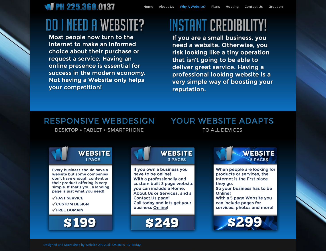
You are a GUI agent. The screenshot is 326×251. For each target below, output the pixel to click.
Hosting (232, 7)
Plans (215, 7)
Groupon (276, 7)
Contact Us (254, 7)
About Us (166, 7)
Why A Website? (193, 7)
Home (148, 7)
